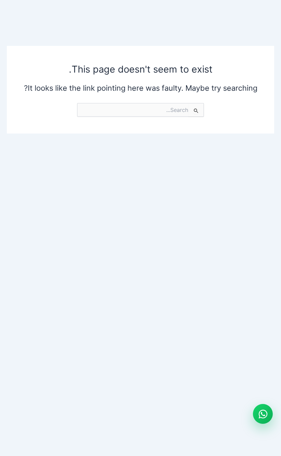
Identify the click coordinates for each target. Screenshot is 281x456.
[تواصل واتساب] (263, 414)
